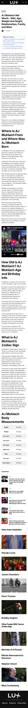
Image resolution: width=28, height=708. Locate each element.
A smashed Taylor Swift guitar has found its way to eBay (17, 512)
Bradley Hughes (9, 618)
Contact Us (12, 703)
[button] (2, 2)
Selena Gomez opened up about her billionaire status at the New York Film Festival (17, 522)
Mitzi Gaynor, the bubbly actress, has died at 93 (16, 492)
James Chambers (10, 574)
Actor (3, 11)
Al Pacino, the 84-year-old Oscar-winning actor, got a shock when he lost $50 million (17, 481)
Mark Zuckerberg (10, 685)
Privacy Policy (21, 703)
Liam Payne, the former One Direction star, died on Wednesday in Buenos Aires (17, 502)
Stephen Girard (9, 664)
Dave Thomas (8, 596)
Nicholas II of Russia (12, 649)
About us (5, 703)
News (10, 476)
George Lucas (8, 553)
